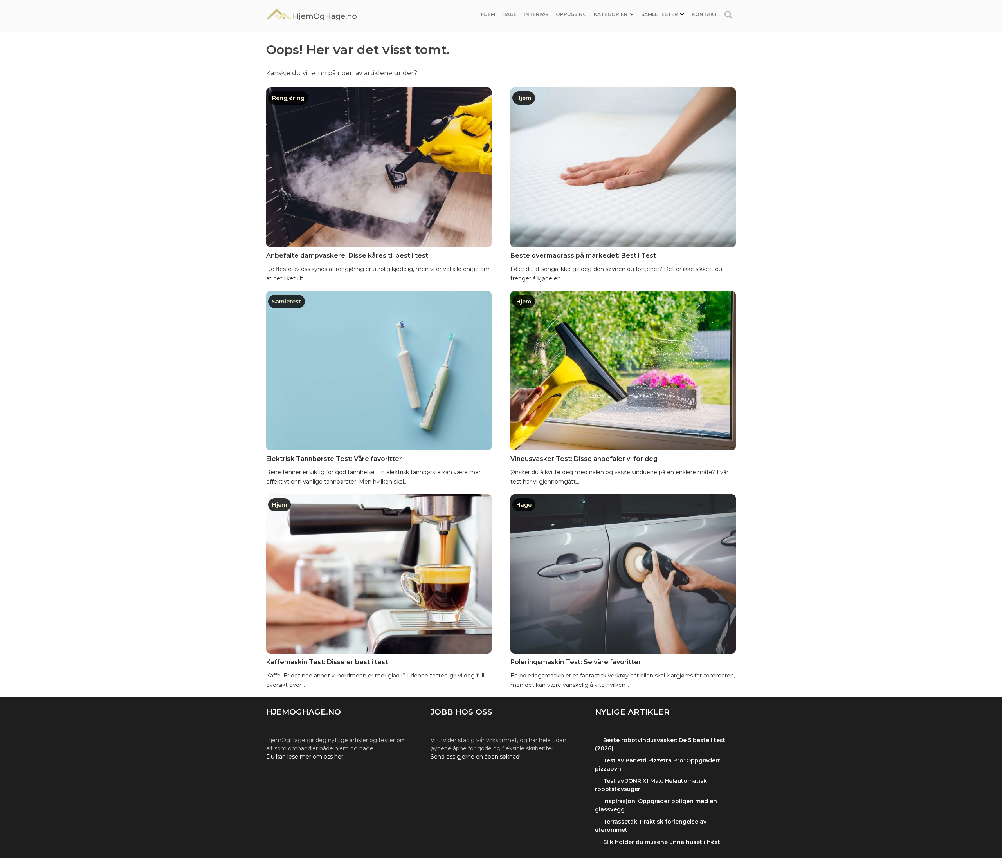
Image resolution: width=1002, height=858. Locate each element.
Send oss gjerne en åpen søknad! (476, 756)
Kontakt (704, 14)
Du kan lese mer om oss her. (305, 756)
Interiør (536, 14)
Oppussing (571, 14)
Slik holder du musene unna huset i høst (661, 841)
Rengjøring (288, 97)
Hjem (488, 14)
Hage (509, 14)
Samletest (286, 301)
